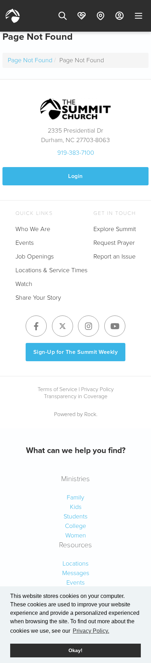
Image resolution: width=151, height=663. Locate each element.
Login (75, 176)
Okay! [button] (75, 650)
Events (24, 242)
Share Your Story (38, 297)
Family (75, 497)
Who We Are (32, 229)
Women (75, 535)
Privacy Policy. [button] (91, 631)
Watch (23, 283)
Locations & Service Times (51, 270)
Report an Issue (114, 256)
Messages (75, 573)
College (75, 525)
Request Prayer (114, 242)
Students (75, 516)
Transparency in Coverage (75, 396)
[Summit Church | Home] (13, 16)
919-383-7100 (75, 152)
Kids (75, 506)
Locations (75, 563)
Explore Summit (114, 229)
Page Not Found (30, 60)
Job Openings (34, 256)
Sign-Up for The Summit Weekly (75, 352)
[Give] (81, 16)
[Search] (62, 16)
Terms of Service (57, 389)
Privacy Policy (97, 389)
